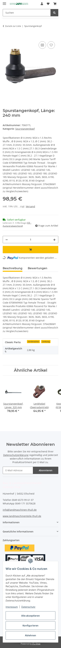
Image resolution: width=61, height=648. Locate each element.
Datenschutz (28, 606)
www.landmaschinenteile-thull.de (22, 516)
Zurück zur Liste (13, 26)
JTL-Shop (36, 643)
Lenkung (46, 341)
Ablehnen (30, 635)
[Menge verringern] (6, 239)
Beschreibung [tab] (12, 268)
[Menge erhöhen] (54, 239)
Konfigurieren (30, 625)
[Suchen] (54, 12)
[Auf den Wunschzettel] (51, 45)
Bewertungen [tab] (37, 268)
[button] (42, 3)
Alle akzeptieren (30, 615)
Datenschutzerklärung (15, 455)
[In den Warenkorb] (5, 37)
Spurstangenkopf (25, 128)
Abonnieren (45, 470)
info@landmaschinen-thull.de (20, 509)
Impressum (12, 606)
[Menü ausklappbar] (4, 2)
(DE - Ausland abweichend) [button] (17, 224)
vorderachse (33, 341)
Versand (30, 206)
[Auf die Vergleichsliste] (42, 45)
